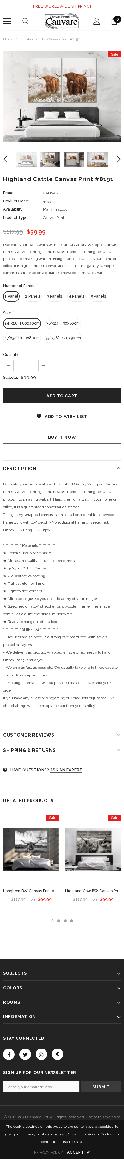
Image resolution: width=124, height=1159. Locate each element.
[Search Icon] (25, 21)
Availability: (13, 209)
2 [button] (58, 920)
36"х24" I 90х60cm (63, 323)
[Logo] (62, 21)
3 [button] (65, 920)
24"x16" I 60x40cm (22, 323)
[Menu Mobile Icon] (7, 21)
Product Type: (16, 218)
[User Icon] (96, 21)
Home (8, 39)
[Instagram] (41, 1054)
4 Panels (76, 296)
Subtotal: (11, 377)
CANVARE (51, 193)
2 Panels (32, 296)
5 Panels (98, 296)
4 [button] (71, 920)
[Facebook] (9, 1054)
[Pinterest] (57, 1054)
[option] (62, 96)
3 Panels (54, 296)
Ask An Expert (66, 770)
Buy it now (62, 437)
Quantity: (11, 354)
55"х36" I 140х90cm (63, 338)
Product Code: (16, 201)
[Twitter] (25, 1054)
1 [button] (52, 920)
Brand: (9, 193)
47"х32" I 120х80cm (22, 338)
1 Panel (11, 296)
